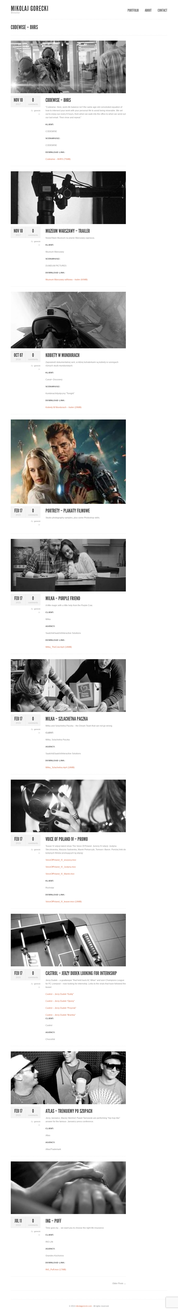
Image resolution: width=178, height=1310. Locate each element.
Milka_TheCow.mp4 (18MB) (59, 647)
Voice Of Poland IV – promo (67, 839)
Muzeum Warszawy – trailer (68, 231)
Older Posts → (119, 1283)
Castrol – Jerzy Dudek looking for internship (81, 973)
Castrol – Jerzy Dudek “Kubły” (60, 994)
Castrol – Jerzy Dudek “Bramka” (61, 1015)
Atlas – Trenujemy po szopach (69, 1111)
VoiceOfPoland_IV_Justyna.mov (61, 867)
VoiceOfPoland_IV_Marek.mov (60, 874)
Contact (162, 10)
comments (33, 102)
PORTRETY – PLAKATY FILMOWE (68, 511)
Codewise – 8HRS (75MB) (58, 159)
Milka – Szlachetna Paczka (67, 719)
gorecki (37, 111)
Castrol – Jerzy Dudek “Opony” (60, 1001)
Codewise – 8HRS (58, 100)
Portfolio (133, 10)
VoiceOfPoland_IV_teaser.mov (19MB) (64, 901)
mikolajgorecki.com (84, 1306)
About (148, 10)
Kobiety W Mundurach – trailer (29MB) (64, 407)
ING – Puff (53, 1221)
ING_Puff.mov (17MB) (56, 1269)
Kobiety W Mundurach (62, 355)
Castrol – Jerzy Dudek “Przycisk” (61, 1008)
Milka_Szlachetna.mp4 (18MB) (60, 767)
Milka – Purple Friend (63, 598)
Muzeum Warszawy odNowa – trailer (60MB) (67, 279)
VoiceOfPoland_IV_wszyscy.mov (61, 860)
